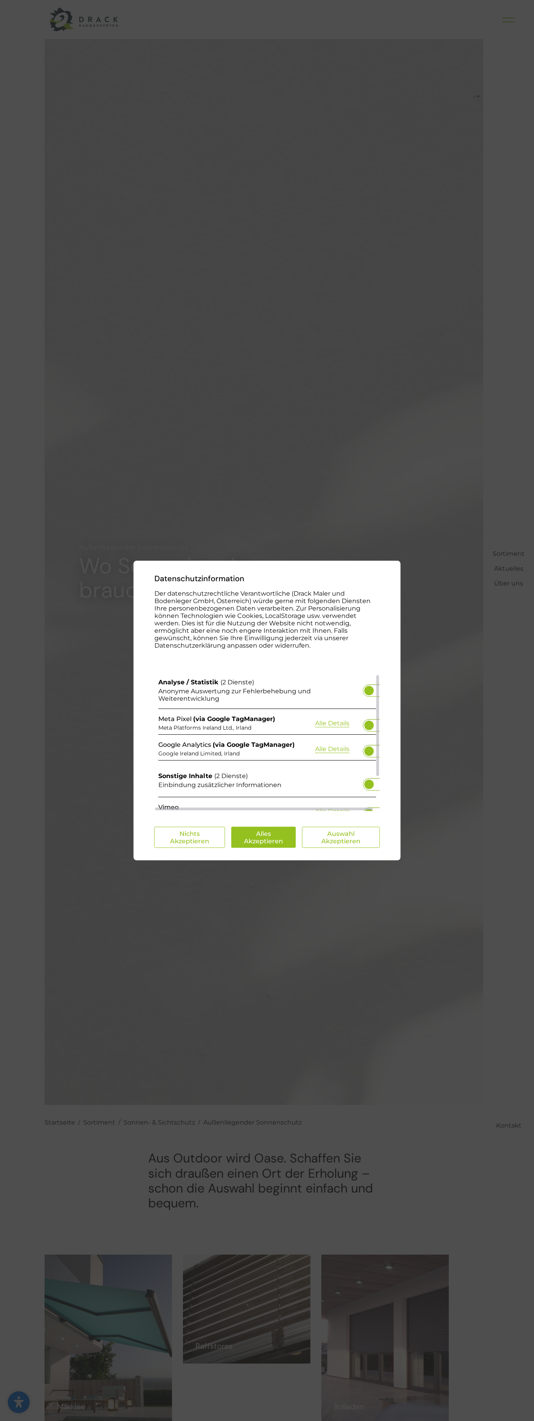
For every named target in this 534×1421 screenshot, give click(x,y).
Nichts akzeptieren (189, 837)
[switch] (369, 688)
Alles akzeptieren (263, 837)
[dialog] (267, 710)
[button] (369, 690)
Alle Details (332, 723)
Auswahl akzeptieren (340, 837)
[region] (267, 743)
